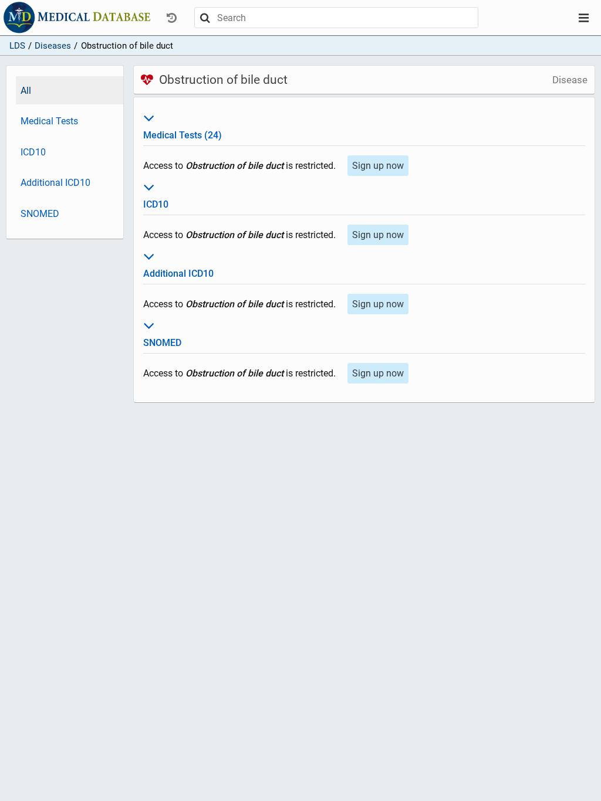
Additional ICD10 (55, 182)
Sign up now (378, 165)
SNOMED (40, 213)
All (26, 90)
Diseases (53, 45)
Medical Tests (49, 121)
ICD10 (33, 152)
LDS (17, 45)
